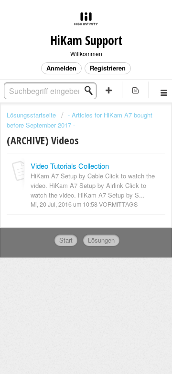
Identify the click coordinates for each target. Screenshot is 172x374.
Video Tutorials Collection (70, 166)
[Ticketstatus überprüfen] (135, 90)
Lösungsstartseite (32, 114)
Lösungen (101, 240)
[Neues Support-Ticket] (109, 90)
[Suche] (91, 90)
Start (66, 240)
